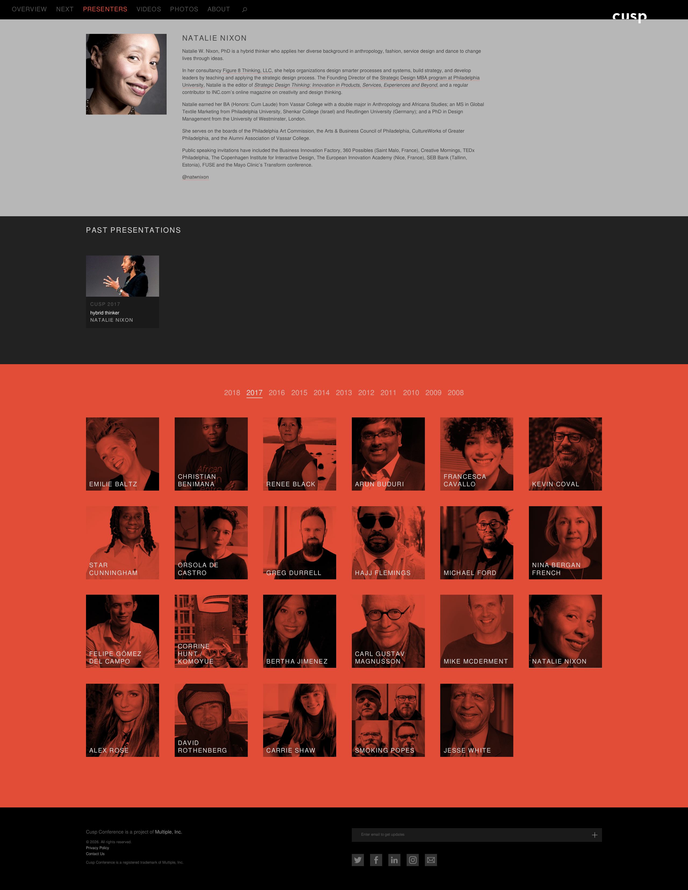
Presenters (105, 9)
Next (65, 9)
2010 (411, 392)
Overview (29, 9)
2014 (322, 392)
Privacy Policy (97, 848)
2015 (299, 392)
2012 (366, 392)
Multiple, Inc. (168, 832)
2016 (277, 392)
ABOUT (219, 9)
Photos (184, 9)
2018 (232, 392)
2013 (344, 392)
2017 (254, 392)
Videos (149, 9)
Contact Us (95, 854)
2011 (389, 392)
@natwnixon (195, 177)
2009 (433, 392)
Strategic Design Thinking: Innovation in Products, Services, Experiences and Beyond (345, 85)
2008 (456, 392)
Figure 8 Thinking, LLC (247, 70)
